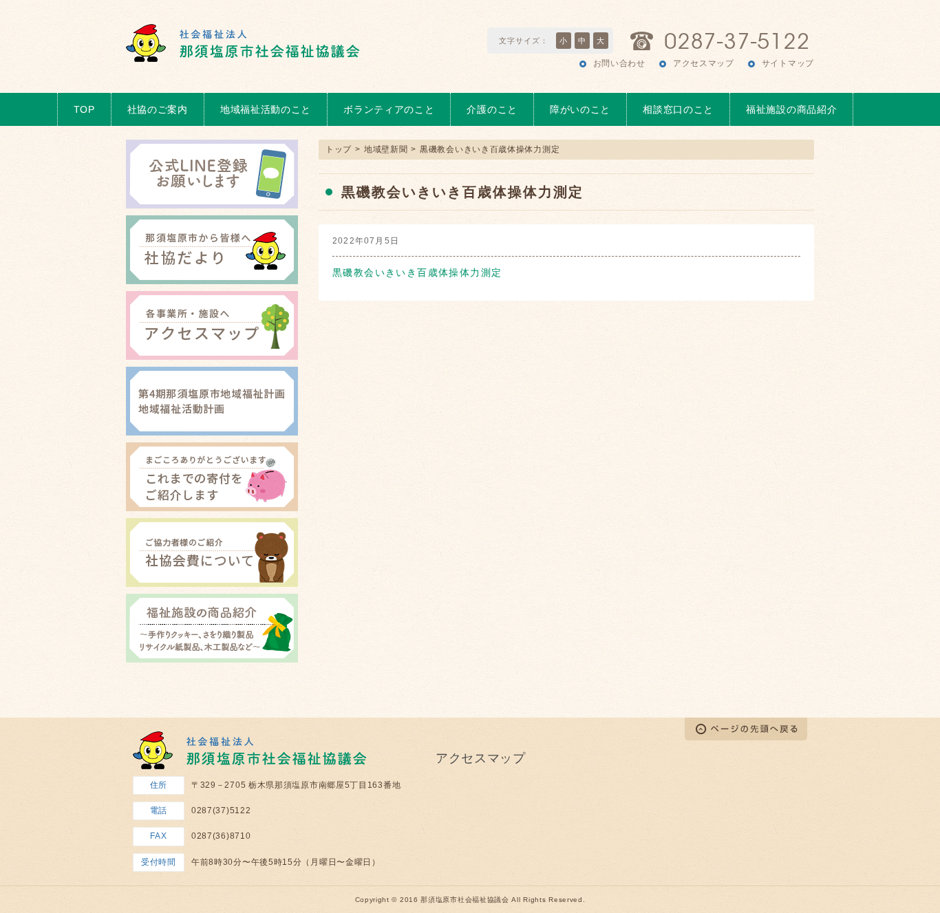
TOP (84, 109)
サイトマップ (788, 63)
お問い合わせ (619, 63)
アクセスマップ (703, 63)
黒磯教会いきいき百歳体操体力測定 (417, 272)
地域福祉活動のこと (265, 109)
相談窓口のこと (678, 109)
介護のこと (492, 109)
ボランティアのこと (388, 109)
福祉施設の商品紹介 (791, 109)
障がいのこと (580, 109)
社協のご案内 (157, 109)
